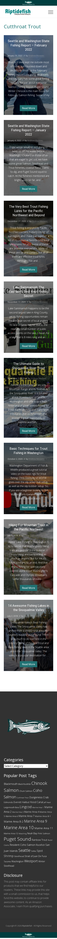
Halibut (25, 802)
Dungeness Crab (39, 797)
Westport (31, 861)
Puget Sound (17, 839)
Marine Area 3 (18, 812)
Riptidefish (27, 925)
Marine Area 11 (43, 828)
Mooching (23, 833)
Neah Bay (32, 833)
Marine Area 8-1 (43, 816)
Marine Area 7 (26, 816)
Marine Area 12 (11, 833)
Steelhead (19, 856)
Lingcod (26, 806)
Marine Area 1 (38, 807)
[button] (51, 12)
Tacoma (7, 861)
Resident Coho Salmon (22, 845)
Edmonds (8, 802)
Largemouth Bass (11, 807)
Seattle (24, 850)
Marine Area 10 (19, 827)
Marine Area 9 (35, 821)
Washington (17, 861)
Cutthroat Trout (23, 798)
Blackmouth (11, 784)
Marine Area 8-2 (13, 821)
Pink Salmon (44, 833)
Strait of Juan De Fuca (36, 856)
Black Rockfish (24, 784)
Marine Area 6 (12, 816)
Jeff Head (47, 802)
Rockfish (40, 844)
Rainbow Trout (39, 839)
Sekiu (33, 851)
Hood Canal (36, 802)
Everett (17, 802)
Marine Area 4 (31, 811)
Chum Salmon (25, 791)
